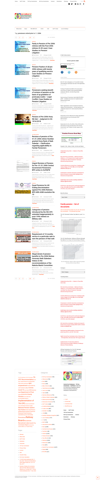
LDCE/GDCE (22, 405)
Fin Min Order (45, 408)
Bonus (43, 383)
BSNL (19, 381)
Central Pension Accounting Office (27, 381)
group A (26, 398)
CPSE (30, 390)
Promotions (22, 417)
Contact (53, 1)
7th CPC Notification (22, 377)
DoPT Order (22, 1)
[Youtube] (69, 4)
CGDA (19, 383)
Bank (43, 381)
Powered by (63, 68)
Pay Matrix (44, 431)
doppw (19, 394)
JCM (43, 413)
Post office (44, 438)
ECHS (22, 394)
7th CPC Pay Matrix (29, 377)
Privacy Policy (73, 1)
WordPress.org (68, 406)
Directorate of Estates (47, 401)
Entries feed (67, 401)
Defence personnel (46, 399)
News (25, 28)
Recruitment (27, 420)
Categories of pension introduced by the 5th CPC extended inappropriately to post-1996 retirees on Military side (43, 214)
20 (30, 37)
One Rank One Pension (47, 429)
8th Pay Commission (44, 1)
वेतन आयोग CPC (34, 28)
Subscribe (63, 66)
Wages (43, 449)
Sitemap (66, 1)
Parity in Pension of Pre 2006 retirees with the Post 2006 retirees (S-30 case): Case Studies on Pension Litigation (43, 48)
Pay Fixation (21, 409)
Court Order (26, 390)
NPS (21, 452)
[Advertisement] (58, 16)
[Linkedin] (78, 4)
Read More (52, 60)
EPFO (25, 394)
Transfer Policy (29, 426)
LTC (43, 420)
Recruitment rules (23, 423)
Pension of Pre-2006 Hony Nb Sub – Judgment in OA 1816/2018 (42, 119)
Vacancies (22, 443)
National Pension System (26, 407)
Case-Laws (44, 390)
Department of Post (27, 392)
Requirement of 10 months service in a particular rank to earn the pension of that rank (43, 236)
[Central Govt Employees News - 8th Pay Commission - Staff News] (23, 18)
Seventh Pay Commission (48, 447)
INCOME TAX (45, 410)
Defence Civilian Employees (48, 397)
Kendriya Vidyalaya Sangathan (49, 415)
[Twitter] (72, 4)
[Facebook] (83, 4)
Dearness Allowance (46, 395)
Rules (43, 444)
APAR (35, 379)
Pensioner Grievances (30, 411)
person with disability (28, 414)
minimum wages (29, 405)
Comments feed (68, 403)
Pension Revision (46, 435)
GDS (27, 396)
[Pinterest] (75, 4)
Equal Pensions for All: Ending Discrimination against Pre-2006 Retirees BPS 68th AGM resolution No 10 (43, 189)
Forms (25, 396)
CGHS (42, 28)
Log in (66, 399)
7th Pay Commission (32, 1)
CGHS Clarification (24, 383)
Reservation (45, 442)
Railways (44, 440)
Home (16, 1)
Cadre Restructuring (46, 388)
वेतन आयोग (44, 451)
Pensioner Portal (22, 413)
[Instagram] (80, 4)
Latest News (64, 77)
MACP (43, 422)
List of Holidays (64, 28)
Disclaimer (59, 1)
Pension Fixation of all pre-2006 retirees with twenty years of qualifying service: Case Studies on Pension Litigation (42, 71)
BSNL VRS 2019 (46, 386)
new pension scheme (47, 424)
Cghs (43, 392)
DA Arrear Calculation (24, 457)
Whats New (19, 28)
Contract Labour (24, 387)
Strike (23, 426)
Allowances (45, 379)
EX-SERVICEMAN (35, 134)
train (25, 426)
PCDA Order (28, 409)
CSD (48, 28)
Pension (34, 41)
